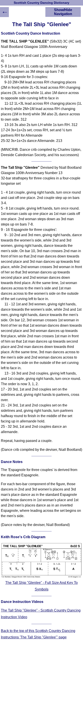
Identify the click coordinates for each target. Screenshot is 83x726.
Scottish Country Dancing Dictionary (41, 2)
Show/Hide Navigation (63, 12)
